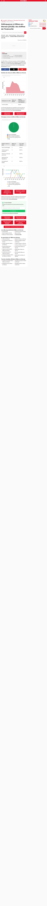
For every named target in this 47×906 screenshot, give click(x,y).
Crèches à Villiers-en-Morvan (20, 245)
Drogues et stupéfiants (18, 56)
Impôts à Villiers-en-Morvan (20, 243)
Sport (30, 24)
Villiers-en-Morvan (6, 239)
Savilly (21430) (5, 231)
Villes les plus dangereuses (7, 114)
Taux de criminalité (6, 55)
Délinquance (10, 20)
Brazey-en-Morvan (20, 35)
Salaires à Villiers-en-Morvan (20, 239)
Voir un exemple (42, 23)
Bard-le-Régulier (12, 35)
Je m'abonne (13, 210)
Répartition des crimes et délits (8, 56)
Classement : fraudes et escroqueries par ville (20, 191)
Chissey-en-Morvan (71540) (20, 231)
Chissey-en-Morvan (5, 36)
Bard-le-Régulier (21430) (7, 233)
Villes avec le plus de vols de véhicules (20, 218)
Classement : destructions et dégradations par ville (7, 192)
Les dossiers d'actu (33, 26)
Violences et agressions (18, 55)
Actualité (5, 20)
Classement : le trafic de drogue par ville (14, 226)
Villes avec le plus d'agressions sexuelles (7, 222)
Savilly (7, 35)
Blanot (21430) (18, 233)
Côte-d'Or (4, 21)
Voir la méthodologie (17, 110)
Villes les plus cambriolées (7, 218)
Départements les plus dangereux (20, 114)
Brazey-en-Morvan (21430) (7, 234)
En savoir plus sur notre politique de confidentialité (10, 213)
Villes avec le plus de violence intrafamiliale (20, 222)
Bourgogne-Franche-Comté (19, 20)
